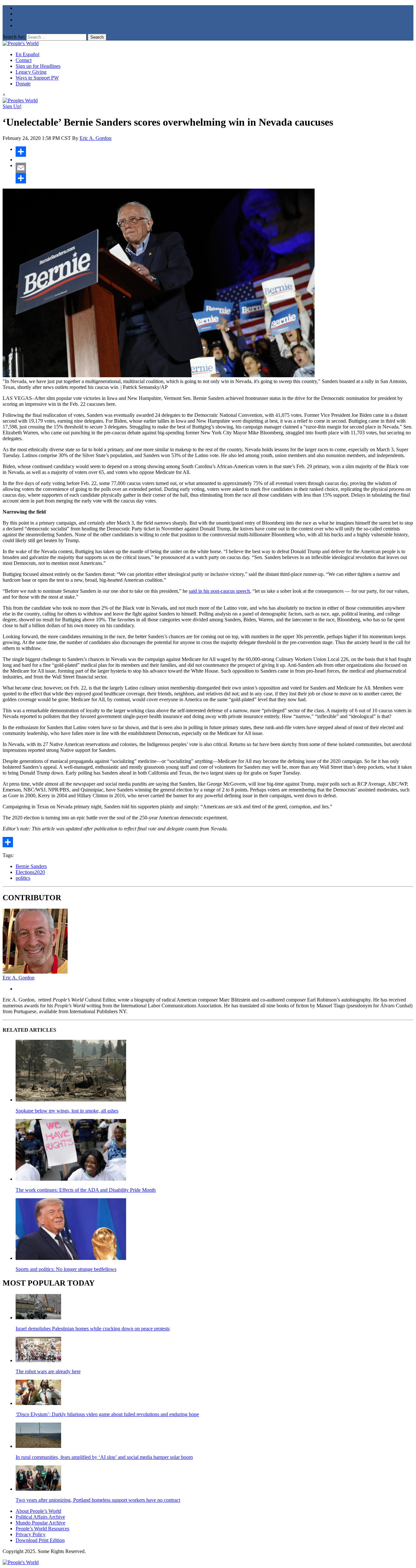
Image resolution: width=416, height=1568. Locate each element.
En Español (27, 54)
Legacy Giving (31, 72)
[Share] (214, 151)
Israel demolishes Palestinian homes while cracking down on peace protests (93, 1328)
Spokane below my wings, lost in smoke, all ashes (67, 1111)
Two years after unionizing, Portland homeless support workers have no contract (98, 1500)
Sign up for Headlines (38, 66)
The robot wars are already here (48, 1371)
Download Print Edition (40, 1540)
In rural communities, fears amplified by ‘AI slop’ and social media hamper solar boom (104, 1457)
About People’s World (38, 1511)
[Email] (214, 168)
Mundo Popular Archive (40, 1522)
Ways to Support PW (37, 78)
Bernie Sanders (31, 866)
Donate (23, 83)
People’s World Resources (42, 1528)
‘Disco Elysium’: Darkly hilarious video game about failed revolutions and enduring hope (107, 1414)
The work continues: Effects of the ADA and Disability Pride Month (86, 1190)
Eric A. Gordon (95, 138)
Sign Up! (12, 106)
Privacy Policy (31, 1534)
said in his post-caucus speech (219, 591)
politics (23, 878)
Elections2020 (30, 872)
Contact (24, 60)
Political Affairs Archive (40, 1517)
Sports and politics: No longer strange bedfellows (66, 1269)
